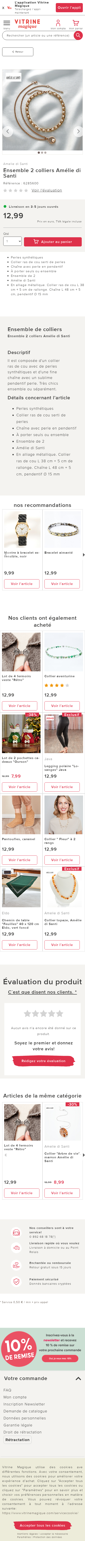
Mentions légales (27, 1533)
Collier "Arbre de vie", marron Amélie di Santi (62, 1157)
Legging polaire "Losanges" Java (61, 768)
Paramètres (24, 1537)
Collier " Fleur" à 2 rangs (60, 841)
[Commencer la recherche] (78, 35)
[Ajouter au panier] (53, 234)
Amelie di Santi (15, 164)
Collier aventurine (59, 676)
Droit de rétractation (22, 1432)
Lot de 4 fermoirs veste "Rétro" (16, 678)
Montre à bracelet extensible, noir (21, 554)
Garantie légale (17, 1425)
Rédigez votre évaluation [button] (44, 1061)
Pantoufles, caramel (18, 839)
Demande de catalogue (25, 1411)
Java (48, 759)
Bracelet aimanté (58, 553)
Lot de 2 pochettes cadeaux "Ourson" (20, 760)
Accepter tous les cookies (42, 1525)
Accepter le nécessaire (54, 1533)
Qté (6, 234)
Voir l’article (22, 584)
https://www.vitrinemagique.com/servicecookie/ (40, 1513)
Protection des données (47, 1537)
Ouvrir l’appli (69, 7)
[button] (42, 1378)
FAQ (7, 1390)
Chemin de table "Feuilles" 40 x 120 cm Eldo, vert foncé (20, 924)
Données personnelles (24, 1418)
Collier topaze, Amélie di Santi (63, 922)
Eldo (5, 913)
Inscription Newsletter (24, 1404)
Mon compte (15, 1397)
